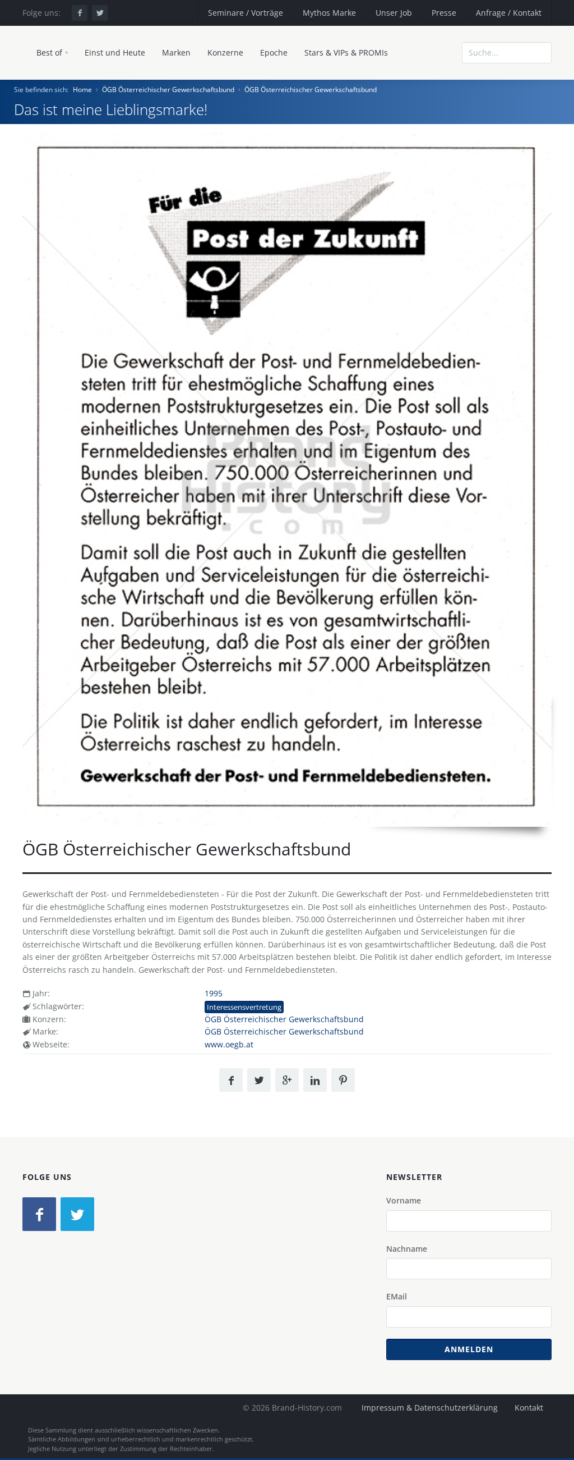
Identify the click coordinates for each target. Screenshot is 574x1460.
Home (82, 89)
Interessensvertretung (244, 1007)
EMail (396, 1296)
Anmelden (469, 1349)
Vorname (403, 1200)
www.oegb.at (229, 1044)
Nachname (406, 1248)
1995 (214, 993)
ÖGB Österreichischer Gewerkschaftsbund (168, 89)
